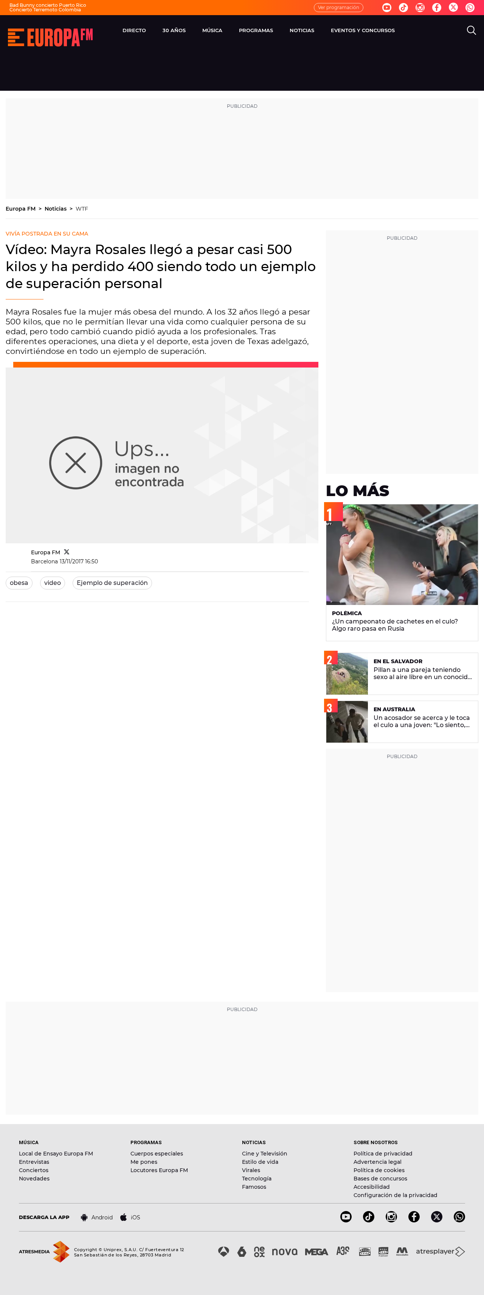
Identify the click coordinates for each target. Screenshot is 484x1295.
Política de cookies (379, 1170)
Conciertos (33, 1170)
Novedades (34, 1178)
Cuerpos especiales (156, 1153)
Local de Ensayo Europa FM (56, 1153)
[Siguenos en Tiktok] (403, 7)
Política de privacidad (383, 1153)
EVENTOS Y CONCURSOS (363, 30)
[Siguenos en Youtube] (386, 7)
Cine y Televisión (264, 1153)
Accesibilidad (372, 1186)
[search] (471, 30)
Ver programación (338, 7)
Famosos (254, 1186)
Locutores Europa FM (159, 1170)
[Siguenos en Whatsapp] (470, 7)
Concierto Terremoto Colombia (45, 9)
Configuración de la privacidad (395, 1195)
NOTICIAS (302, 30)
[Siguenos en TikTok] (368, 1220)
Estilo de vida (260, 1162)
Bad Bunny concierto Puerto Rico (47, 5)
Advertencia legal (378, 1162)
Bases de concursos (380, 1178)
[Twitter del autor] (67, 552)
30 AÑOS (174, 30)
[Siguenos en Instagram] (420, 7)
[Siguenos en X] (436, 1220)
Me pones (143, 1162)
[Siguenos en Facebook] (436, 7)
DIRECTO (134, 30)
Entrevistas (34, 1162)
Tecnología (256, 1178)
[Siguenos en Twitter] (453, 8)
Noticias (56, 208)
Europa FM (21, 208)
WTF (82, 208)
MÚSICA (212, 30)
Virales (251, 1170)
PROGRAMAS (256, 30)
